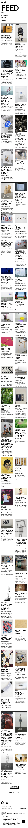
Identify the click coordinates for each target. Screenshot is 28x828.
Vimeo (20, 813)
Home (3, 2)
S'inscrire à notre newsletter (6, 806)
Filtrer (15, 787)
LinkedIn (15, 813)
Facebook (10, 813)
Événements (4, 15)
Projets (3, 17)
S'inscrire (23, 809)
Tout (2, 12)
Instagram (3, 813)
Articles (3, 20)
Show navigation (25, 2)
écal (5, 802)
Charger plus (14, 792)
